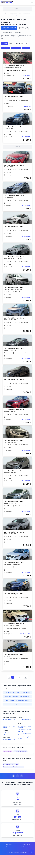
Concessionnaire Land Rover (20, 751)
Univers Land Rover (7, 751)
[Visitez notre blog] (13, 775)
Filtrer (5, 43)
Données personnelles (26, 846)
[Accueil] (5, 13)
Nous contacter (9, 844)
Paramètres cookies (9, 849)
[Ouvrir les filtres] (31, 851)
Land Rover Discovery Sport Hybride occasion (17, 696)
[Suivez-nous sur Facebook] (17, 775)
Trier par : (12, 43)
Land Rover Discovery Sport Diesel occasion (17, 700)
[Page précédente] (9, 677)
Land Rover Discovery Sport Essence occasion (17, 704)
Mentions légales (26, 844)
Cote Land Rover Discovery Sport (10, 764)
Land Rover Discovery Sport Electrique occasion (17, 692)
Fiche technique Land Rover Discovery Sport (13, 766)
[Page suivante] (25, 677)
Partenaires (9, 846)
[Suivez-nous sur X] (21, 775)
